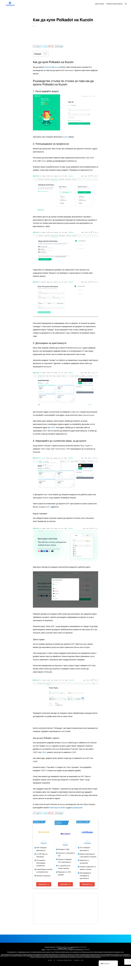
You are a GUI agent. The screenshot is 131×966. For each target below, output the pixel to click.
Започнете (43, 884)
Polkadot (47, 67)
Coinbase (87, 843)
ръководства (77, 807)
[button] (125, 3)
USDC (44, 752)
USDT (52, 427)
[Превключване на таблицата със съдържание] (44, 53)
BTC (49, 507)
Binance (44, 843)
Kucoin (57, 67)
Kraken (65, 845)
